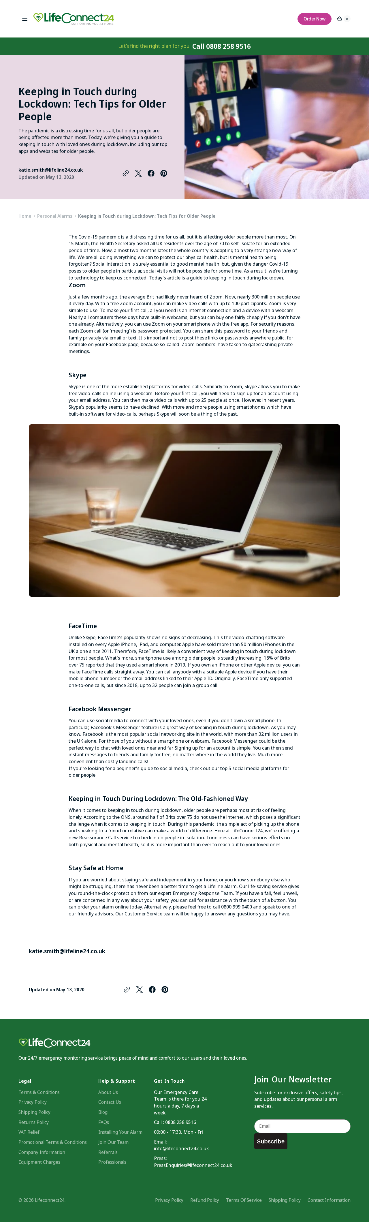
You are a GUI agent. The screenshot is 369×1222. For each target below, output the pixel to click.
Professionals (112, 1162)
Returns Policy (33, 1122)
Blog (103, 1112)
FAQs (103, 1122)
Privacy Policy (32, 1102)
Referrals (108, 1152)
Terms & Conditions (39, 1092)
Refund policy (204, 1200)
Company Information (41, 1152)
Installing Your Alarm (120, 1132)
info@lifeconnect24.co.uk (181, 1148)
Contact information (329, 1200)
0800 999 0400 (236, 906)
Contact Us (109, 1102)
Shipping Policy (34, 1112)
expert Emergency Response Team (195, 893)
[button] (24, 18)
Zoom (216, 296)
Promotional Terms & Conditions (52, 1142)
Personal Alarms (54, 216)
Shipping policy (285, 1200)
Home (24, 216)
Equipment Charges (39, 1162)
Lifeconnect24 (50, 1200)
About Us (108, 1092)
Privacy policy (169, 1200)
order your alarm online (103, 906)
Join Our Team (113, 1142)
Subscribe (271, 1141)
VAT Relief (28, 1132)
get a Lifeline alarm (216, 886)
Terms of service (244, 1200)
